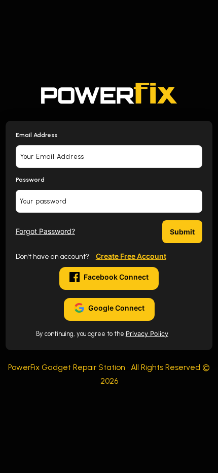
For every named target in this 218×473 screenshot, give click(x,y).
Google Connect (116, 307)
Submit (182, 231)
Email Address (36, 135)
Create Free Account (131, 256)
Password (30, 179)
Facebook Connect (116, 277)
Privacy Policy (147, 333)
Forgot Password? (45, 231)
